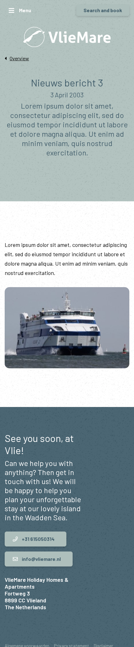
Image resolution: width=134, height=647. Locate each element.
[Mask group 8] (67, 327)
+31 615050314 (38, 539)
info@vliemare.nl (41, 559)
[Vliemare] (67, 37)
